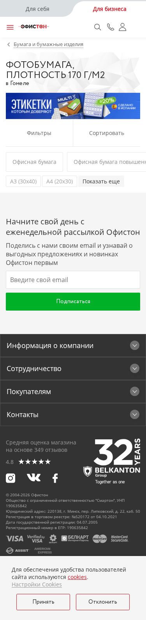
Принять (43, 602)
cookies (77, 577)
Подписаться (73, 302)
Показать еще (101, 181)
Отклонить (102, 602)
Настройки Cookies (37, 584)
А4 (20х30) (59, 181)
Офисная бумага (34, 161)
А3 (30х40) (23, 181)
